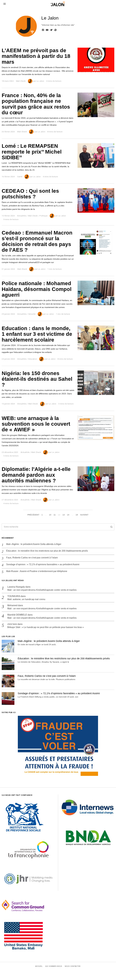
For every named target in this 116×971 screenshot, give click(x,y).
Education (32, 359)
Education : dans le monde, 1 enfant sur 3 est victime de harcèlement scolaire (37, 334)
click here (12, 624)
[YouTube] (47, 30)
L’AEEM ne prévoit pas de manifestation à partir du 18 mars (36, 56)
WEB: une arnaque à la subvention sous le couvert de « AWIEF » (36, 424)
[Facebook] (43, 30)
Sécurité (32, 314)
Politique (44, 215)
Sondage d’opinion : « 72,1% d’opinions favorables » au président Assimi (42, 564)
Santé (19, 176)
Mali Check (21, 81)
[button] (111, 527)
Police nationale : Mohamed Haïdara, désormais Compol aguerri (36, 289)
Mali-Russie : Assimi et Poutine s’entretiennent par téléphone (36, 571)
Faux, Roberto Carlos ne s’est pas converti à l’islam (32, 557)
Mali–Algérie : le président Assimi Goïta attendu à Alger (33, 544)
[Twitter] (51, 30)
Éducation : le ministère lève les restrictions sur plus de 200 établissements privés (47, 551)
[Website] (55, 30)
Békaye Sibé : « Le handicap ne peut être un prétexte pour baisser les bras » (45, 627)
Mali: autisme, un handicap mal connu (26, 599)
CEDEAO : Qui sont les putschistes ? (30, 194)
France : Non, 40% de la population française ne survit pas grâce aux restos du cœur (36, 103)
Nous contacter (72, 966)
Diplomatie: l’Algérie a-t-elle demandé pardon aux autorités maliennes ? (36, 475)
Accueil (39, 966)
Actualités (21, 215)
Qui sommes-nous (53, 966)
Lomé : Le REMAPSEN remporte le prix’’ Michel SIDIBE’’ (32, 151)
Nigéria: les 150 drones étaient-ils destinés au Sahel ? (37, 379)
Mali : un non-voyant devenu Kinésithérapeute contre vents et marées (42, 590)
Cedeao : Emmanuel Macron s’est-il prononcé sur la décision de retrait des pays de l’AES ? (37, 241)
